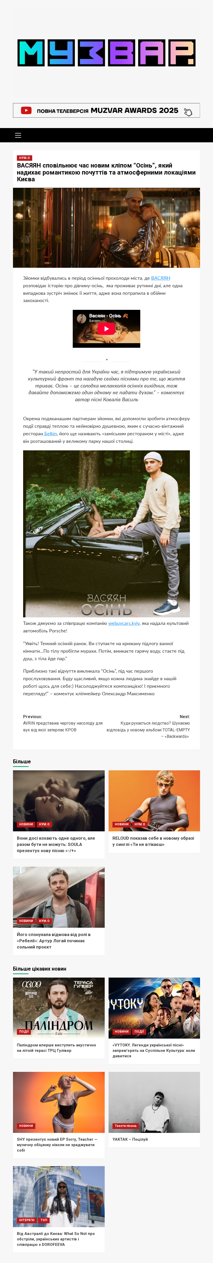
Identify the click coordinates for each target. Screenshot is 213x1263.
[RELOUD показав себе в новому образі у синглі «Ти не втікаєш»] (154, 800)
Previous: (63, 723)
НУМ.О (24, 158)
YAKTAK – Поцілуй (130, 1139)
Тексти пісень (126, 1126)
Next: (148, 726)
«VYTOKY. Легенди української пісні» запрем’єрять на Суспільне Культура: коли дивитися (153, 1050)
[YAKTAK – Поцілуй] (154, 1102)
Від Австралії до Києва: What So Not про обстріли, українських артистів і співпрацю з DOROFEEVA (56, 1239)
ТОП (44, 1220)
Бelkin (50, 434)
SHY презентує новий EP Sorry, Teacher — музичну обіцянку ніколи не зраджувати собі (57, 1145)
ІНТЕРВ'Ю (27, 1220)
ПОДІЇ (24, 1031)
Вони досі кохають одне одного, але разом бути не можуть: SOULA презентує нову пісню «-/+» (56, 844)
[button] (18, 134)
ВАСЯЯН (160, 278)
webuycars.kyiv (123, 623)
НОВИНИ (26, 824)
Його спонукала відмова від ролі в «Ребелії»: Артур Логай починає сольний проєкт (54, 941)
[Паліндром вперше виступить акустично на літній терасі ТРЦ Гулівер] (59, 1008)
